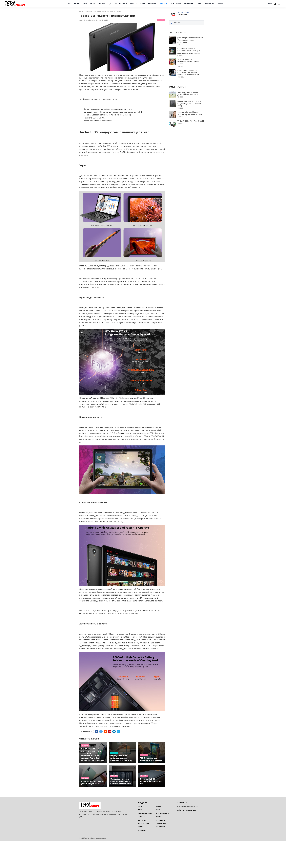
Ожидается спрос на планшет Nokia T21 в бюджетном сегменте (120, 781)
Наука (142, 4)
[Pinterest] (109, 731)
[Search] (275, 4)
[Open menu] (279, 4)
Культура (133, 4)
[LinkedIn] (114, 731)
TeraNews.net (183, 12)
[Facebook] (96, 731)
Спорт (199, 4)
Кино (92, 4)
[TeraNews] (15, 3)
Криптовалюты (121, 4)
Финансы (221, 4)
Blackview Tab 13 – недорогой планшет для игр (151, 781)
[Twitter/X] (101, 731)
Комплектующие (104, 4)
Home (81, 11)
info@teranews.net (186, 810)
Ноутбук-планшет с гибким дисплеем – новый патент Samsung (121, 758)
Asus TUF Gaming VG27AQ (133, 515)
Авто (69, 4)
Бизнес (77, 4)
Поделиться (87, 731)
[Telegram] (118, 731)
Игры (85, 4)
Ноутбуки (152, 4)
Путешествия (176, 4)
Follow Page (175, 23)
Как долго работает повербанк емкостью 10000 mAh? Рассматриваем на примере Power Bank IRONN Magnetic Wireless (92, 754)
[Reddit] (105, 731)
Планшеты (163, 4)
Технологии (209, 4)
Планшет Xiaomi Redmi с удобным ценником (92, 782)
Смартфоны (189, 4)
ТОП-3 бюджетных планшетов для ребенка (151, 759)
